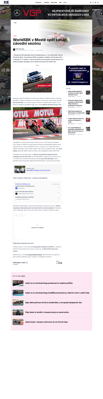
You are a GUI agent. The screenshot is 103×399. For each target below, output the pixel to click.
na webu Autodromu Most (34, 254)
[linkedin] (98, 2)
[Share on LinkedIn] (61, 263)
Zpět (15, 22)
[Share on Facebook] (59, 263)
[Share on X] (57, 263)
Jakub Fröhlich (71, 96)
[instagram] (90, 2)
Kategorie (38, 2)
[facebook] (93, 2)
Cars (65, 2)
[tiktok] (95, 2)
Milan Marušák (71, 123)
